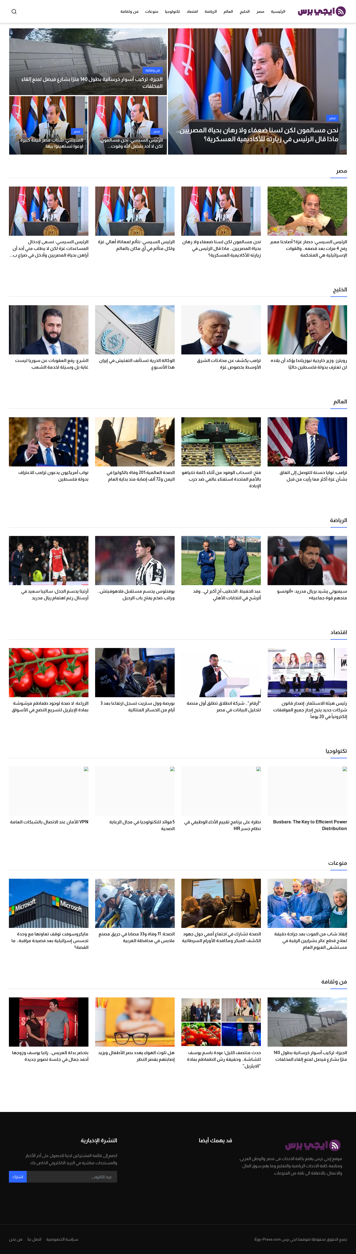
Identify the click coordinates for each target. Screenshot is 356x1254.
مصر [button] (260, 11)
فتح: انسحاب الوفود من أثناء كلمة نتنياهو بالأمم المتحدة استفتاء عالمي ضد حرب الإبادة (221, 479)
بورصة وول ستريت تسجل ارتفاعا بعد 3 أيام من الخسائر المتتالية (137, 706)
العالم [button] (228, 11)
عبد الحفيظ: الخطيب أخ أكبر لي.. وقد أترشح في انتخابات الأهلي (227, 594)
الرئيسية (278, 11)
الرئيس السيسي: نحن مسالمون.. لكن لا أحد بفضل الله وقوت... (130, 143)
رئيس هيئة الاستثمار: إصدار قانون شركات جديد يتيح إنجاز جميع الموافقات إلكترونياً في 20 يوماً (310, 710)
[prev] (177, 91)
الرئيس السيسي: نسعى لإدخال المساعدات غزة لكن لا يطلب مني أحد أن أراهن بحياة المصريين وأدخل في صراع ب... (48, 248)
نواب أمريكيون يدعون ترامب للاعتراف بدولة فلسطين (53, 475)
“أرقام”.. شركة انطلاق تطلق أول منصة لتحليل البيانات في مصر (224, 706)
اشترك (18, 1176)
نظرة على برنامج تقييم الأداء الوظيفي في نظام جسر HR (222, 825)
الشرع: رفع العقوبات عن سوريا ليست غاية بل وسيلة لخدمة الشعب (51, 363)
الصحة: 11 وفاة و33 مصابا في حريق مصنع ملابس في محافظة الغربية (136, 937)
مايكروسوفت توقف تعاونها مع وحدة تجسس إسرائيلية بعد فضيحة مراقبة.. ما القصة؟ (49, 941)
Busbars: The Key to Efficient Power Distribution (310, 825)
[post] (257, 91)
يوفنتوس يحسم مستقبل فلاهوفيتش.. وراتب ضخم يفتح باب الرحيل (136, 594)
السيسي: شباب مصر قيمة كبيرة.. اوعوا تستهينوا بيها (50, 143)
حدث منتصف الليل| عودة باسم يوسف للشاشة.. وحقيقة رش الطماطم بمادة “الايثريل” (224, 1059)
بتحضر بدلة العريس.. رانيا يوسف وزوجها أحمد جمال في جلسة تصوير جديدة (50, 1056)
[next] (338, 91)
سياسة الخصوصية (62, 1239)
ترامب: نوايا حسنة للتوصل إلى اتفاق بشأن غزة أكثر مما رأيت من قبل (313, 475)
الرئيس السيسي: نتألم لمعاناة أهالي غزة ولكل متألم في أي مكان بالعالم (136, 245)
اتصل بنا (34, 1239)
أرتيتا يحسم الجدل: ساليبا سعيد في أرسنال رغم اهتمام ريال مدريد (54, 594)
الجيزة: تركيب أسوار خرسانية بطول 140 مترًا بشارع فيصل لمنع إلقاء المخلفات (92, 82)
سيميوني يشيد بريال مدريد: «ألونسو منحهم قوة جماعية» (312, 594)
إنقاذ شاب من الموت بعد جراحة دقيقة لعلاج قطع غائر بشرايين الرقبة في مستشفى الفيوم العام (310, 941)
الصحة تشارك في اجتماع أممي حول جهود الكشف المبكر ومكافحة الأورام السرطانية (221, 937)
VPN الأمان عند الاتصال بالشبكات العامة (49, 822)
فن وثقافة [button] (129, 11)
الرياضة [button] (211, 11)
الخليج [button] (245, 11)
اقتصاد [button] (192, 11)
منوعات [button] (151, 11)
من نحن (16, 1239)
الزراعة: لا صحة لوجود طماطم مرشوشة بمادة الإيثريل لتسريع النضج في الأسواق (50, 706)
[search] (14, 11)
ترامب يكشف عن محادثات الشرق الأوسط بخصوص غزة (229, 363)
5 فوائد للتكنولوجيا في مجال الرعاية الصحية (142, 825)
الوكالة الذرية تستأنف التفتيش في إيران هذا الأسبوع (137, 363)
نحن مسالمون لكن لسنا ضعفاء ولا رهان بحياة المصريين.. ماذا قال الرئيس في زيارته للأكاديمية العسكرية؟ (221, 248)
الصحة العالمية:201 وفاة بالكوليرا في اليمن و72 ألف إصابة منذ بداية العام (141, 475)
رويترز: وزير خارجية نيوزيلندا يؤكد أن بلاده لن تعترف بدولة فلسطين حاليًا (309, 363)
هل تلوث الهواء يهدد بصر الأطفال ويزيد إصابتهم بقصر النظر (136, 1056)
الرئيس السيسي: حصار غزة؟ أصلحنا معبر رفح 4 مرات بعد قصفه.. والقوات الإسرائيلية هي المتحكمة (308, 248)
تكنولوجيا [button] (172, 11)
